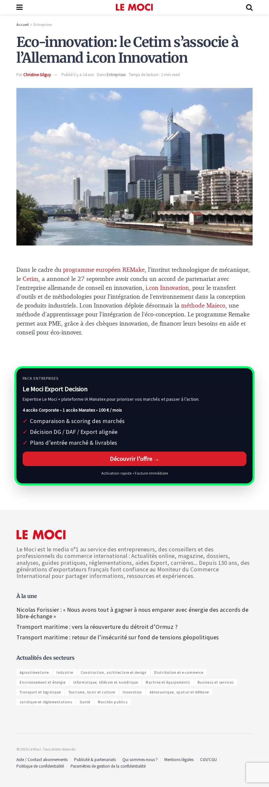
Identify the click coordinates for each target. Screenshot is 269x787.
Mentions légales (179, 759)
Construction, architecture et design (114, 672)
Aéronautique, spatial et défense (179, 692)
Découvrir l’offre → (134, 458)
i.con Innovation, (169, 288)
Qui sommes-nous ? (140, 759)
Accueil (22, 24)
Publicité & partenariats (95, 759)
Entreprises (42, 24)
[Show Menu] (19, 7)
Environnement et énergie (43, 682)
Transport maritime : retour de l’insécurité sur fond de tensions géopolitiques (118, 637)
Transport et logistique (40, 692)
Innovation (132, 692)
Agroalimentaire (34, 672)
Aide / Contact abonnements (42, 759)
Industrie (64, 672)
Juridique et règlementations (46, 702)
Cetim (30, 279)
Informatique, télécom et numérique (105, 682)
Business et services (215, 682)
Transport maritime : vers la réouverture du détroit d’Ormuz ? (96, 626)
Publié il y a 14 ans (77, 74)
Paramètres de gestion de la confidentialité (108, 766)
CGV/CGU (208, 759)
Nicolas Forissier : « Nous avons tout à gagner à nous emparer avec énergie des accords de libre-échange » (132, 613)
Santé (85, 702)
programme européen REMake (104, 270)
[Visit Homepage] (134, 7)
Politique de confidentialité (40, 766)
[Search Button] (249, 7)
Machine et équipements (168, 682)
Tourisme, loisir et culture (92, 692)
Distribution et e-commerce (178, 672)
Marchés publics (113, 702)
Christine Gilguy (37, 74)
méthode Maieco (203, 306)
